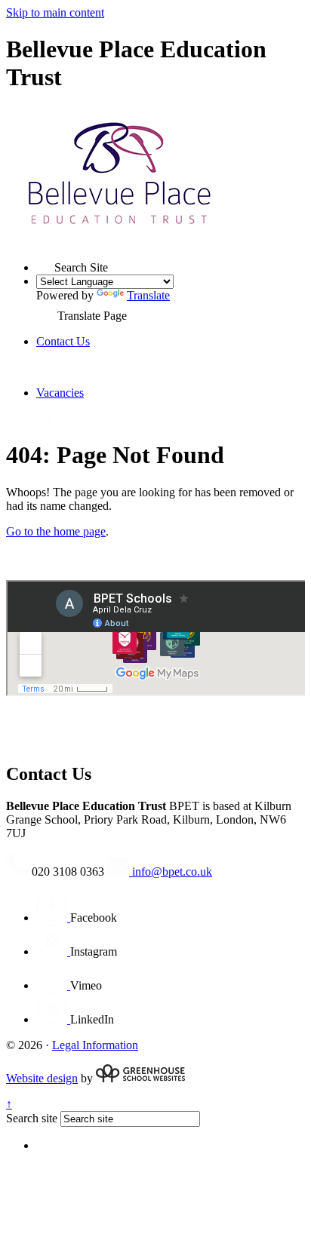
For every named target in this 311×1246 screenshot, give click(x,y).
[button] (45, 263)
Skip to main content (55, 12)
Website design (42, 1078)
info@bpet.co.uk (170, 871)
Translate (148, 295)
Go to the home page (56, 531)
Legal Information (95, 1045)
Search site (31, 1118)
